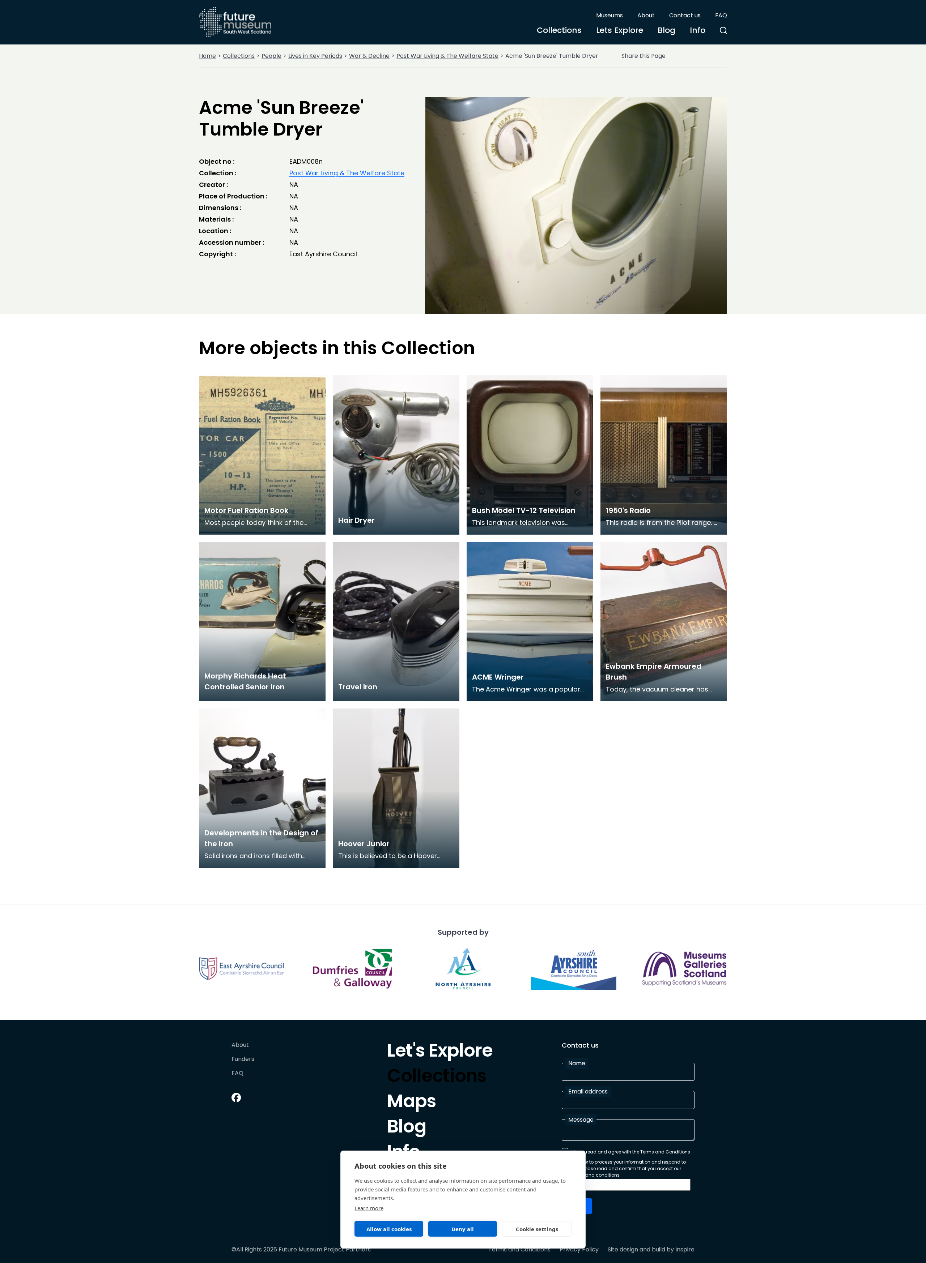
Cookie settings (537, 1229)
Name (576, 1063)
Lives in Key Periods (315, 56)
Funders (243, 1059)
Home (207, 56)
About (646, 15)
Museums (609, 15)
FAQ (721, 15)
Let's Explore (440, 1052)
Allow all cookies (389, 1229)
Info (697, 30)
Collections (559, 30)
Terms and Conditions (519, 1250)
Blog (666, 30)
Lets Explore (619, 30)
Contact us (685, 15)
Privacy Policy (579, 1250)
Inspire (684, 1249)
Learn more (368, 1208)
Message (581, 1120)
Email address (588, 1091)
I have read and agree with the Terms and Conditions (631, 1152)
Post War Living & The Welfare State (447, 56)
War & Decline (369, 56)
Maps (411, 1103)
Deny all (462, 1229)
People (271, 56)
